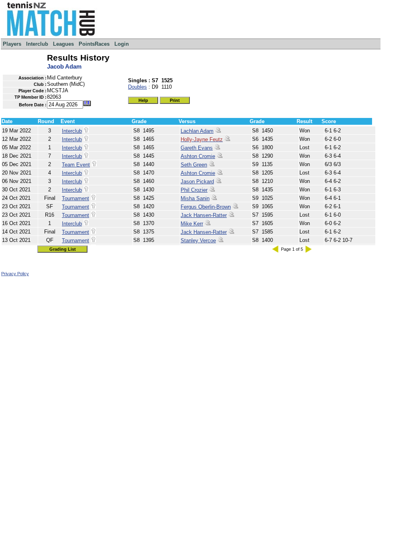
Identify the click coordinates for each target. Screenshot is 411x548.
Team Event (76, 165)
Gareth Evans (197, 148)
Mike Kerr (192, 224)
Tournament (75, 198)
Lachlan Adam (197, 131)
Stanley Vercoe (198, 240)
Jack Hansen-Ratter (204, 215)
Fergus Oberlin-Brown (206, 207)
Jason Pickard (197, 182)
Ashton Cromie (198, 156)
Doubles (137, 87)
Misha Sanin (195, 198)
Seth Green (194, 165)
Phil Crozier (194, 190)
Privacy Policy (15, 273)
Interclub (72, 131)
